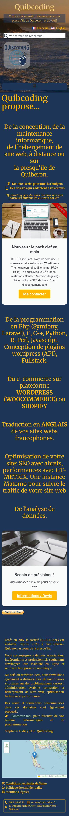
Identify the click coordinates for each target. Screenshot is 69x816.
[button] (35, 86)
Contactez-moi (21, 716)
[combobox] (34, 36)
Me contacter (34, 294)
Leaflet (43, 775)
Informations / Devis (34, 595)
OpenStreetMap (58, 775)
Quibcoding (34, 7)
